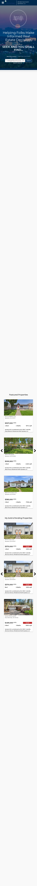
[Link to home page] (10, 2)
